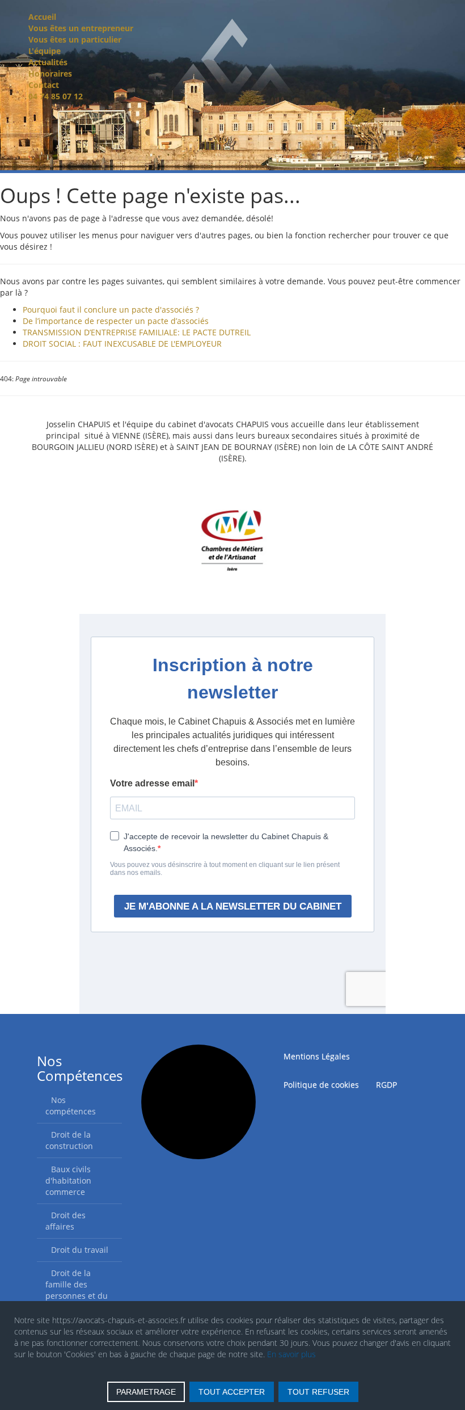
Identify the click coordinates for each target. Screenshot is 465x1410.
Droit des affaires (65, 1221)
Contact (43, 84)
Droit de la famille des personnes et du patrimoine (76, 1290)
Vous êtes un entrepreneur (80, 28)
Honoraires (50, 73)
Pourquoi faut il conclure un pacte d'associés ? (111, 309)
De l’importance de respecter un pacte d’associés (116, 320)
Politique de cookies (321, 1084)
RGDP (386, 1084)
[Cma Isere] (232, 545)
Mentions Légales (317, 1056)
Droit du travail (79, 1249)
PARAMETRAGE (146, 1391)
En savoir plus (291, 1354)
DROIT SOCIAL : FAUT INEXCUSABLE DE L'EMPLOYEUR (122, 343)
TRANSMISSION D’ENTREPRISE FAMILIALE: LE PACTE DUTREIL (137, 332)
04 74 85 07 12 (55, 96)
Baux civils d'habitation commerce (68, 1180)
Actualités (47, 62)
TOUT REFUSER (318, 1391)
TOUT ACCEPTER (231, 1391)
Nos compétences (70, 1106)
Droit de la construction (69, 1140)
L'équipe (44, 50)
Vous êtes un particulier (74, 39)
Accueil (42, 16)
